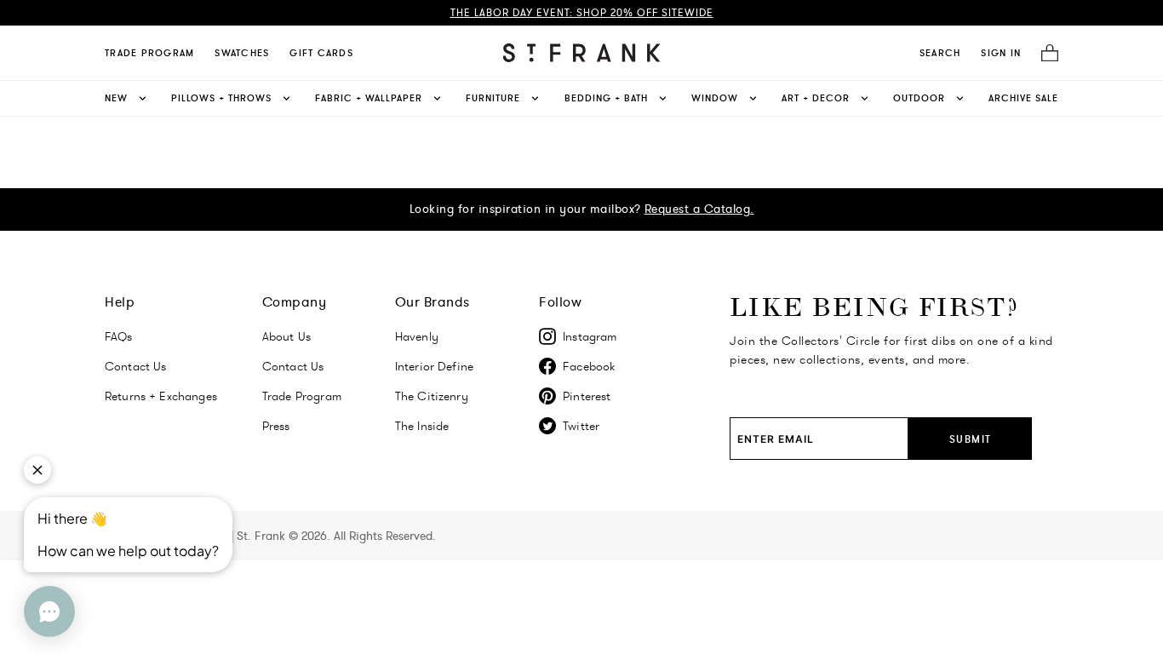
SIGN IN (1001, 53)
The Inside (422, 425)
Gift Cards (321, 53)
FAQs (119, 336)
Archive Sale (1023, 98)
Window (714, 98)
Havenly (416, 336)
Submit (970, 439)
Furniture (493, 98)
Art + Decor (816, 98)
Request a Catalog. (699, 208)
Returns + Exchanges (161, 396)
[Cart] (1044, 53)
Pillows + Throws (221, 98)
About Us (286, 336)
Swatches (242, 53)
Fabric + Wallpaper (368, 98)
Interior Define (434, 366)
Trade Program (149, 53)
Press (276, 425)
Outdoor (919, 98)
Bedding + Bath (606, 98)
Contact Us (136, 366)
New (116, 98)
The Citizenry (431, 396)
